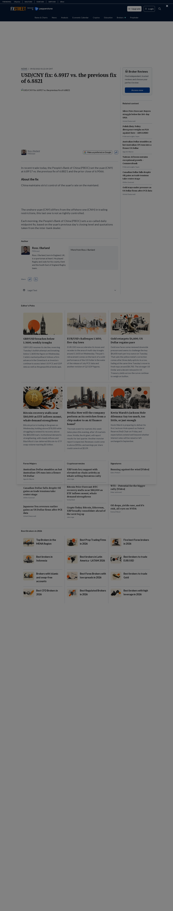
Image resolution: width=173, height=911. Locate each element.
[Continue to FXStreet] (167, 6)
